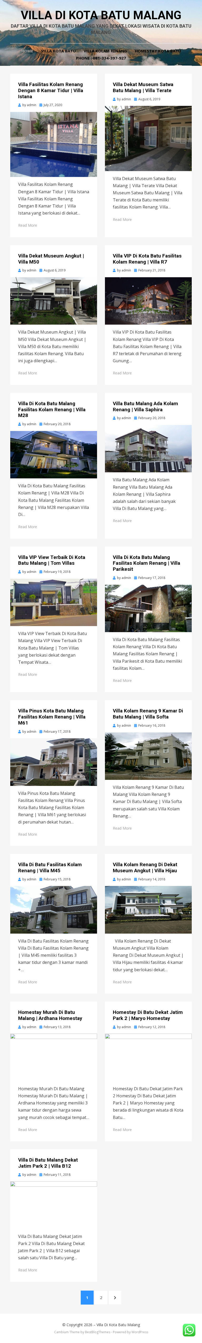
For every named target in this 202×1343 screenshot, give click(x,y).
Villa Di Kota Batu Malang (101, 15)
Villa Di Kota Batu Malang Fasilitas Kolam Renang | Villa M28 (51, 409)
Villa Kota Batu (58, 50)
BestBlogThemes (97, 1332)
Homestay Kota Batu (158, 50)
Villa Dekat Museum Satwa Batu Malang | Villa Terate (143, 87)
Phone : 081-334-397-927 (101, 58)
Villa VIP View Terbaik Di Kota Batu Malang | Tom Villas (51, 560)
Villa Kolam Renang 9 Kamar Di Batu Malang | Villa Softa (148, 714)
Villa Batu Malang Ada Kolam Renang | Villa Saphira (145, 406)
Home (27, 50)
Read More (27, 225)
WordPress (140, 1332)
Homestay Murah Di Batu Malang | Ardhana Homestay (50, 1015)
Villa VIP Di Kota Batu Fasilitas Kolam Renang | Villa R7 (147, 259)
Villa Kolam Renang (105, 50)
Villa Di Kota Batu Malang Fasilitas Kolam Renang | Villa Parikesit (146, 563)
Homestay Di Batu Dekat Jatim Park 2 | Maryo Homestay (148, 1015)
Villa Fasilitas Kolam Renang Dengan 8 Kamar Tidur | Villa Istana (50, 90)
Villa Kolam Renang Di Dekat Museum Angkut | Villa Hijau (145, 867)
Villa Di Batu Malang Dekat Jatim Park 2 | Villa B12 (48, 1163)
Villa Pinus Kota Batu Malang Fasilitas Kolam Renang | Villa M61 (51, 717)
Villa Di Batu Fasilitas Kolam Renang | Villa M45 (50, 867)
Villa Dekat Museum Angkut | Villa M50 (51, 259)
